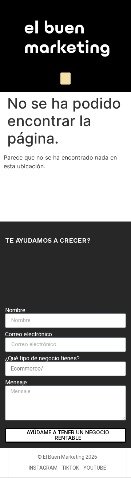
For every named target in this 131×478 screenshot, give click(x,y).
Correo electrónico (28, 334)
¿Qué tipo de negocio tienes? (42, 358)
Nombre (15, 310)
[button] (65, 79)
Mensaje (16, 382)
